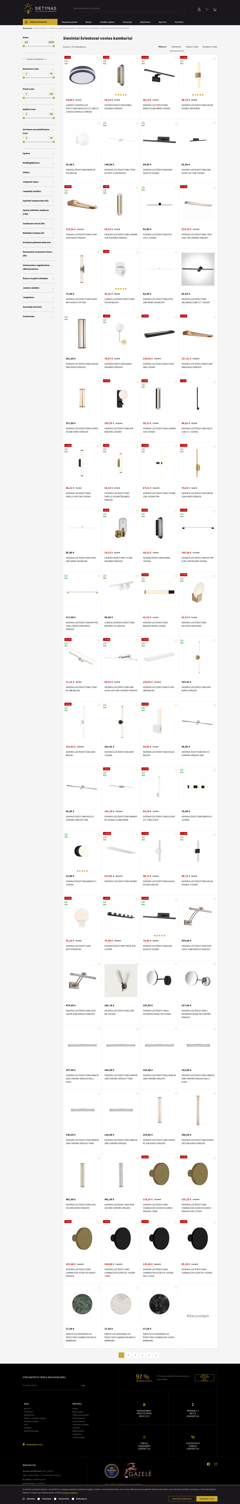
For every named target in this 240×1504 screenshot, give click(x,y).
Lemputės (76, 1428)
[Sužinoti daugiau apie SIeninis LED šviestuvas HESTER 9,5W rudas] (198, 592)
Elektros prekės (78, 1431)
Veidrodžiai (76, 1434)
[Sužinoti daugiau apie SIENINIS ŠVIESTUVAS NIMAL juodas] (159, 528)
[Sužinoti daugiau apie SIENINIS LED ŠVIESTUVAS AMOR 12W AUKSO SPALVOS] (198, 463)
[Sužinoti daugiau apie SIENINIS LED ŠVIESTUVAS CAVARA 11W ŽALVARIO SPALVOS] (121, 204)
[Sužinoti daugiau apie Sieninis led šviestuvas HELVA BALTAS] (159, 722)
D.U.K (26, 1424)
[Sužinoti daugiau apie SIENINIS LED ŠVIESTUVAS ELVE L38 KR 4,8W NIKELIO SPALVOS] (82, 980)
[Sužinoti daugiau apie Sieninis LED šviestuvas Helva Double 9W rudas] (198, 75)
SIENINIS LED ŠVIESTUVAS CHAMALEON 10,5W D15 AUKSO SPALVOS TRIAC (157, 1208)
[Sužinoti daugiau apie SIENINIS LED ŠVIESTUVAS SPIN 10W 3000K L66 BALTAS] (82, 528)
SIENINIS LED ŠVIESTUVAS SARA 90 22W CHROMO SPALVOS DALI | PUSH (82, 1078)
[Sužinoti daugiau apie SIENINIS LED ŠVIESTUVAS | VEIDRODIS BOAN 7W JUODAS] (159, 980)
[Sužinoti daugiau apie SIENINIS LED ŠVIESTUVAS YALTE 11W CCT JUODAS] (198, 398)
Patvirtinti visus (207, 1499)
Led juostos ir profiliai (80, 1424)
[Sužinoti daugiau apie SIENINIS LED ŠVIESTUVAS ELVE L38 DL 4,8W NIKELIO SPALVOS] (198, 916)
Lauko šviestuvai (78, 1421)
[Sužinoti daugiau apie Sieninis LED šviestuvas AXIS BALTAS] (82, 722)
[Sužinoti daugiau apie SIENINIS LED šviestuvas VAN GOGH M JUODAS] (159, 139)
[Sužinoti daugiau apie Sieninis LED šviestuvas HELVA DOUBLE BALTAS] (159, 851)
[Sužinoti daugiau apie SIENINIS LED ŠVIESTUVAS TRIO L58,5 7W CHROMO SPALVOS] (198, 204)
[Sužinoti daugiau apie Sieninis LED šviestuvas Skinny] (121, 851)
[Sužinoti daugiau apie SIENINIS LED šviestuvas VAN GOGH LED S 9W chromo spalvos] (121, 657)
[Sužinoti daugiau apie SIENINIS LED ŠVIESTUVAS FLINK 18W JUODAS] (159, 333)
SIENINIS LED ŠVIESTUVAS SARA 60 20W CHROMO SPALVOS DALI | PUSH (198, 1078)
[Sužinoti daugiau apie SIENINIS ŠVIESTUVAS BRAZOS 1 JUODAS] (82, 851)
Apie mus (163, 22)
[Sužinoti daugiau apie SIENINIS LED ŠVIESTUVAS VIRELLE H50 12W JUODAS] (82, 463)
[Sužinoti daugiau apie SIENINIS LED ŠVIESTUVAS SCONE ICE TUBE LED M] (159, 786)
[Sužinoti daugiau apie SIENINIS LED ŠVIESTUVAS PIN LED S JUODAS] (159, 204)
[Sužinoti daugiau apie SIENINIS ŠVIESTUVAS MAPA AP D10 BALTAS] (82, 139)
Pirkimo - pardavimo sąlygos (35, 1418)
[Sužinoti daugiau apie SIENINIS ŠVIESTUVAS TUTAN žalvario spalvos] (121, 528)
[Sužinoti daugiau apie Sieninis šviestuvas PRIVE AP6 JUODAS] (121, 916)
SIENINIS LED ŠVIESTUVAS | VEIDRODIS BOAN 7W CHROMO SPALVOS (196, 1014)
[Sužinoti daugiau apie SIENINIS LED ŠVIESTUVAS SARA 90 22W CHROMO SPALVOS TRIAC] (121, 1045)
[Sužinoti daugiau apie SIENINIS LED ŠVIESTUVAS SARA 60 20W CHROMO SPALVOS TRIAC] (82, 1110)
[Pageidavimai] (206, 9)
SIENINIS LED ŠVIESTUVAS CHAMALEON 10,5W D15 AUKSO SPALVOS (80, 1272)
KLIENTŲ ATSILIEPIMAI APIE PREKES (204, 1377)
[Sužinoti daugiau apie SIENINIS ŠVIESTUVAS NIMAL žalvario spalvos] (121, 75)
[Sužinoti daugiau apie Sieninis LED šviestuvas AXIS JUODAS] (121, 722)
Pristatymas (28, 1412)
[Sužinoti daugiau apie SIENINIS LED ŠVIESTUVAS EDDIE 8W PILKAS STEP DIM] (82, 269)
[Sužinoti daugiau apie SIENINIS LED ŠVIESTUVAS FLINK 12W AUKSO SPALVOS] (82, 204)
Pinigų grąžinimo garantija (144, 1446)
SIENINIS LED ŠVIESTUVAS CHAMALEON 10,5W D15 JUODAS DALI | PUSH (158, 1272)
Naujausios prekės (69, 22)
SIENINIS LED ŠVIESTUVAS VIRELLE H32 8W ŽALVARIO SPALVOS (117, 496)
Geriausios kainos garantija (193, 1446)
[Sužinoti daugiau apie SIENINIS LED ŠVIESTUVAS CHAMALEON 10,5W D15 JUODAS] (198, 1239)
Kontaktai (179, 22)
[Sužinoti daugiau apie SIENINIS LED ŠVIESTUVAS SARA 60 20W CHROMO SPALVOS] (121, 1110)
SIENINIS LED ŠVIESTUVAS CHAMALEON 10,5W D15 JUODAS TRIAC (119, 1272)
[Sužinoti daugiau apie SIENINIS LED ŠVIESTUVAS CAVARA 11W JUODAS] (159, 398)
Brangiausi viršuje (210, 46)
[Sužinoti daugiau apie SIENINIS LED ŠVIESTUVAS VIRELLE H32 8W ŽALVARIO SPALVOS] (121, 463)
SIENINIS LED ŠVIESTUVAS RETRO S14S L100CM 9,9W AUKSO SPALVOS (82, 626)
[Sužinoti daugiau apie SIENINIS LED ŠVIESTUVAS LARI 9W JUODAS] (121, 980)
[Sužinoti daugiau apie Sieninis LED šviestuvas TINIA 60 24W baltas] (82, 657)
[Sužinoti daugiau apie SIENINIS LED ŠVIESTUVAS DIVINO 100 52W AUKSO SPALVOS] (198, 1110)
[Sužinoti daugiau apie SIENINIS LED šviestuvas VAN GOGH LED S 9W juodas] (198, 139)
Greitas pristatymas (36, 59)
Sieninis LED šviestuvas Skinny (120, 881)
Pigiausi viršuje (192, 46)
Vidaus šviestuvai (78, 1418)
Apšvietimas (145, 22)
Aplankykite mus (34, 1444)
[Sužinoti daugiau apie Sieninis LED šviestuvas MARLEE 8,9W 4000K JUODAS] (159, 75)
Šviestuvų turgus (78, 1437)
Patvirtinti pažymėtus (182, 1499)
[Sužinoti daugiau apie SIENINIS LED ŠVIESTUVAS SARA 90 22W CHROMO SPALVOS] (159, 1045)
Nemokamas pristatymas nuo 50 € (144, 1413)
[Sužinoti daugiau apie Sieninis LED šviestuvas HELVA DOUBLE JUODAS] (198, 851)
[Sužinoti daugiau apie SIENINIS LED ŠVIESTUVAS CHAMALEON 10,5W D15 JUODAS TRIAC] (121, 1239)
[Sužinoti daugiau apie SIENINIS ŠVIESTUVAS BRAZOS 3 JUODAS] (198, 786)
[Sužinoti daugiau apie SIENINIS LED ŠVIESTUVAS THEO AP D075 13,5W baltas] (121, 139)
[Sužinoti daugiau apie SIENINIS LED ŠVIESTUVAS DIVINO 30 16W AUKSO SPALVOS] (82, 398)
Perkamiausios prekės (80, 1415)
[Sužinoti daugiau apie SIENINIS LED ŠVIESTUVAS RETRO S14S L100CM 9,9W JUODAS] (198, 528)
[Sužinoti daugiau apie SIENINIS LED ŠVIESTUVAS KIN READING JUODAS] (121, 398)
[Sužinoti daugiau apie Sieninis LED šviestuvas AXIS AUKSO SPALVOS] (198, 657)
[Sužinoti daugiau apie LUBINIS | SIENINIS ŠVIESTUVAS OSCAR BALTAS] (121, 269)
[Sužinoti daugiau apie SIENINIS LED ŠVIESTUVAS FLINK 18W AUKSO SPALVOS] (198, 333)
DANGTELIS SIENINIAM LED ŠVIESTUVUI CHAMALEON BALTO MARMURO (119, 1337)
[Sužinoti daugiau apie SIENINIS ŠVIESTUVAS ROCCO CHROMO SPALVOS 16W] (198, 722)
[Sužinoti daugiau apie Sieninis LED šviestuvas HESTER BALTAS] (82, 916)
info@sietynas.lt (39, 1479)
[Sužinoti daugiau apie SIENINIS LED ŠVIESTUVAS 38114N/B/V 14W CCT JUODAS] (198, 269)
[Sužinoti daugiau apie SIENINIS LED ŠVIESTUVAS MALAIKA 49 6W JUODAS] (159, 592)
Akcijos (89, 22)
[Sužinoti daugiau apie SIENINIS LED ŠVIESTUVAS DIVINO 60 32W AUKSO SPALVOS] (159, 1110)
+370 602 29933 (33, 1475)
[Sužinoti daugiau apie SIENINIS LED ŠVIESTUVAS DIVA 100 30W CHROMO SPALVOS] (121, 1174)
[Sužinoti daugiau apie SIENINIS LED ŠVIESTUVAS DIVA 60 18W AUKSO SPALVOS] (82, 333)
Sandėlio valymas (107, 22)
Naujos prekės (77, 1412)
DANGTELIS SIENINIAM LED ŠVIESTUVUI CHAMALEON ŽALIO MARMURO (81, 1337)
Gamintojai (127, 22)
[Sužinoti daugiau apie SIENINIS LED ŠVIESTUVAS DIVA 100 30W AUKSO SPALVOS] (82, 1174)
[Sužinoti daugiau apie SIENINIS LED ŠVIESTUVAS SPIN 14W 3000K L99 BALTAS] (159, 269)
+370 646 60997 (46, 1475)
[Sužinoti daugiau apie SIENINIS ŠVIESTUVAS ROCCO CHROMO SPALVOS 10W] (82, 786)
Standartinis (176, 46)
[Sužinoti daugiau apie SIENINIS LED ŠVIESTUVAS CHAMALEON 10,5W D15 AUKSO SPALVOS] (82, 1239)
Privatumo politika (31, 1421)
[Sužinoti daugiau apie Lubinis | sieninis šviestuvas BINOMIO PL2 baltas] (121, 592)
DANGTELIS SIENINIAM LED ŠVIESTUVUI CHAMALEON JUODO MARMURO (158, 1337)
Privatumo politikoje (69, 1492)
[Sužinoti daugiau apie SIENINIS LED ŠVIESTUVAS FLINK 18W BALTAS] (159, 657)
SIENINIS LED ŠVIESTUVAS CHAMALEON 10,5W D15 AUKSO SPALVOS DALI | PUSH (196, 1208)
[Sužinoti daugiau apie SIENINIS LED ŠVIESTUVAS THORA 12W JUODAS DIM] (159, 463)
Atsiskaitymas (29, 1415)
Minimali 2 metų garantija (193, 1413)
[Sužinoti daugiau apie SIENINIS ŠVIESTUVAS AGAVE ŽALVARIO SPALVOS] (121, 333)
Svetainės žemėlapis (31, 1431)
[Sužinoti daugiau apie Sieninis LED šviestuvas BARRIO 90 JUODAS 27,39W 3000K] (121, 786)
